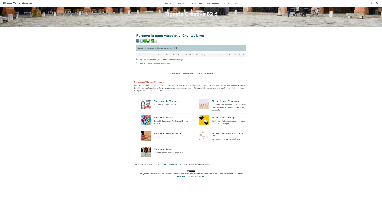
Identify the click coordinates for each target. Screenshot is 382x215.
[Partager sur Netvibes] (145, 41)
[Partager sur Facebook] (137, 41)
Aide (236, 3)
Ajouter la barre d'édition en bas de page (155, 63)
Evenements (181, 3)
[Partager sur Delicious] (148, 41)
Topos (226, 3)
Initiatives (168, 3)
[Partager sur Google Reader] (152, 41)
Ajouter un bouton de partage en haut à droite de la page (161, 59)
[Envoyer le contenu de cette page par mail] (155, 41)
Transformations (213, 3)
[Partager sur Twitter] (141, 41)
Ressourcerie (197, 3)
